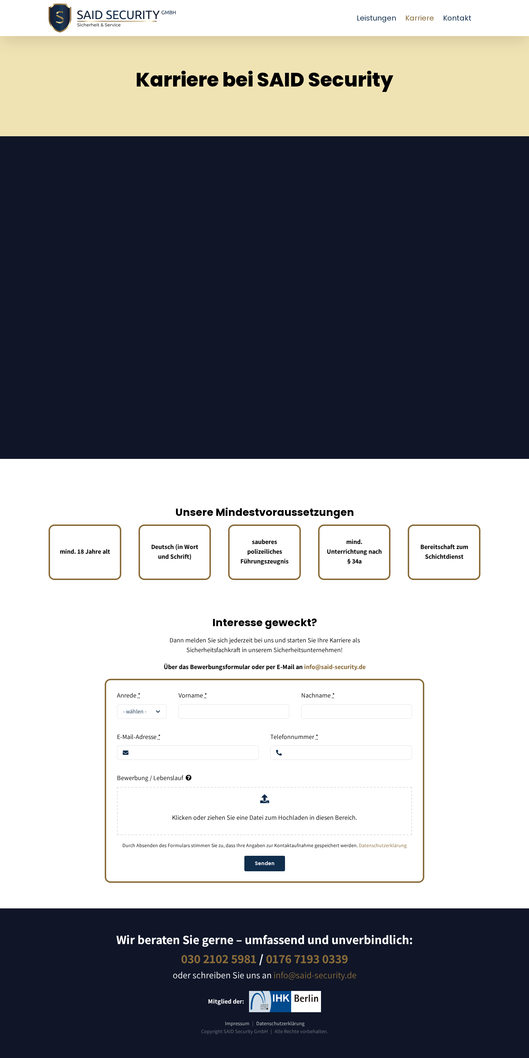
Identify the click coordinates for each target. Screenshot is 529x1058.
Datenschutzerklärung (383, 845)
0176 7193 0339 (307, 958)
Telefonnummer (294, 736)
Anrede (128, 695)
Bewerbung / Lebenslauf (150, 778)
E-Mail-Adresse (138, 736)
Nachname (318, 695)
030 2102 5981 (219, 958)
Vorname (192, 695)
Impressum (237, 1023)
